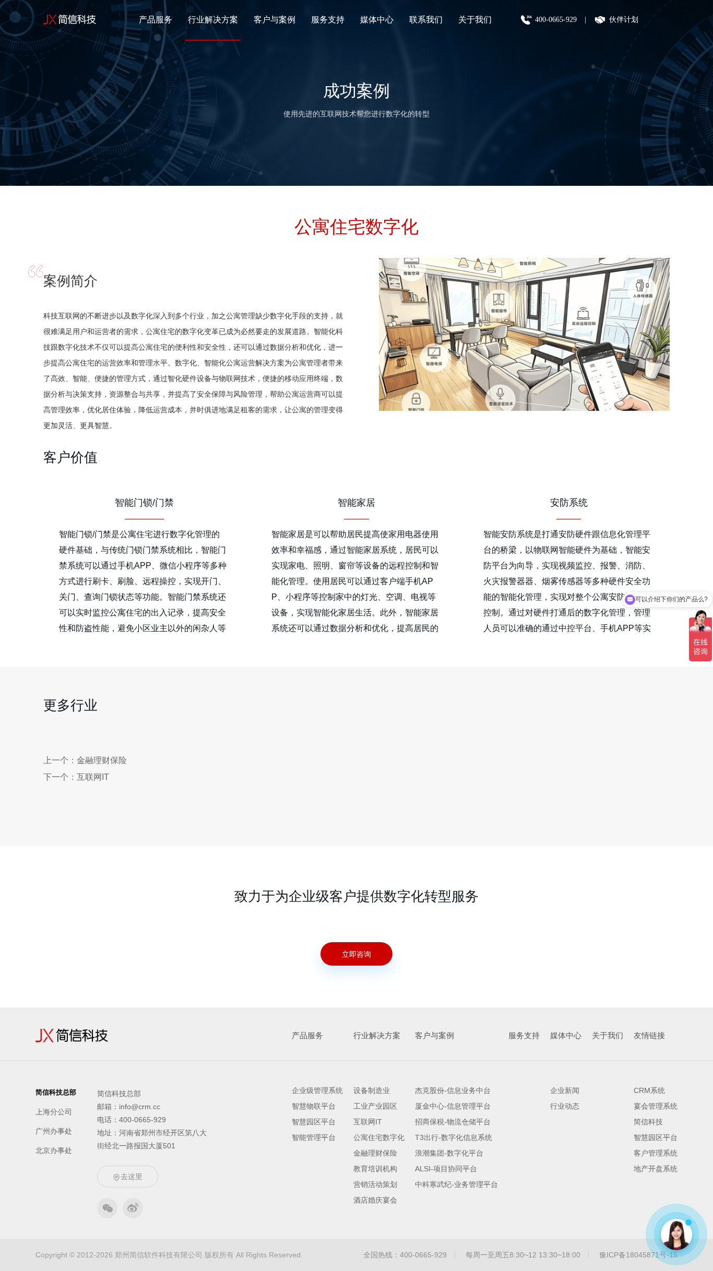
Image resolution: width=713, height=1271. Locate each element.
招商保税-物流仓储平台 (453, 1122)
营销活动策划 (375, 1184)
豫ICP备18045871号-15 (638, 1254)
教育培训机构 (375, 1169)
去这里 (131, 1176)
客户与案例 (274, 19)
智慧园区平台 (314, 1122)
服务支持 (327, 19)
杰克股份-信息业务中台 (453, 1090)
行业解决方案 (213, 19)
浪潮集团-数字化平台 (449, 1153)
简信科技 (648, 1122)
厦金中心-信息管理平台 (453, 1106)
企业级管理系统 (317, 1090)
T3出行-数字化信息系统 (453, 1137)
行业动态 (564, 1106)
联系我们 (426, 19)
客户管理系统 (656, 1153)
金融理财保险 (375, 1153)
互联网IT (367, 1122)
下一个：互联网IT (76, 777)
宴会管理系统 (656, 1106)
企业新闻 (564, 1090)
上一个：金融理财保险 (85, 760)
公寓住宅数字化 (379, 1137)
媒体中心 (377, 19)
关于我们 (475, 19)
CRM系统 (649, 1090)
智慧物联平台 (314, 1106)
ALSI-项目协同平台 (446, 1169)
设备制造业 (371, 1090)
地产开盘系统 (656, 1169)
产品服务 (155, 19)
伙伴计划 (623, 19)
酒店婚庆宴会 (375, 1200)
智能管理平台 (314, 1137)
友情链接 (649, 1035)
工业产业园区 (375, 1106)
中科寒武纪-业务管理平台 (456, 1184)
